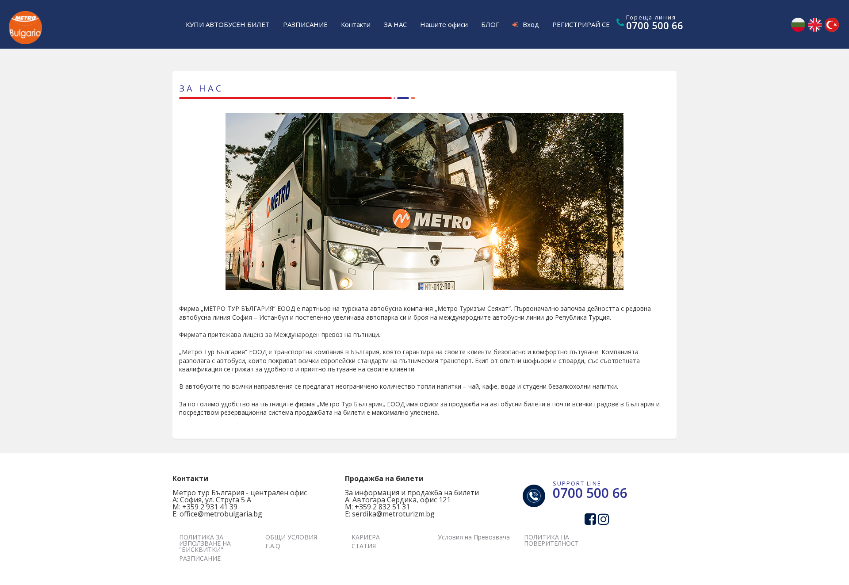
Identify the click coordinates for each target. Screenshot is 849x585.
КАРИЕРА (366, 537)
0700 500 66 (654, 25)
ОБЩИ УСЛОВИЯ (291, 537)
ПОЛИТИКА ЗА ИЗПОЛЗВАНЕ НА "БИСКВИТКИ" (205, 543)
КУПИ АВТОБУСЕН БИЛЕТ (228, 24)
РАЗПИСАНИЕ (305, 24)
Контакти (356, 24)
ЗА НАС (395, 24)
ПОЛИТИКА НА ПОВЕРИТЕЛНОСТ (551, 540)
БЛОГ (490, 24)
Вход (531, 24)
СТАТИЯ (364, 546)
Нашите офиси (444, 24)
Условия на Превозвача (474, 537)
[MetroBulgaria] (25, 18)
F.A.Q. (273, 546)
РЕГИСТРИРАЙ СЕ (581, 24)
